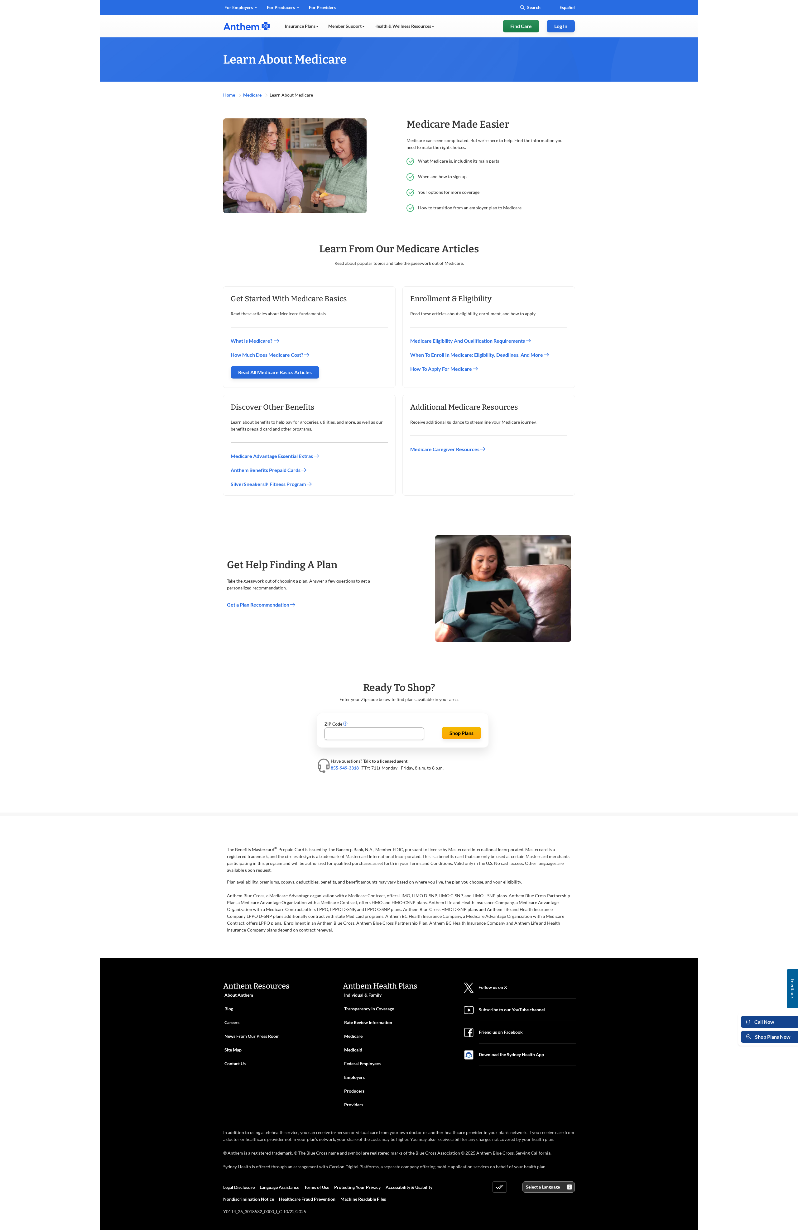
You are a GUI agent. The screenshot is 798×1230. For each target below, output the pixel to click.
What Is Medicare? (252, 341)
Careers (231, 1022)
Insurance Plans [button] (300, 26)
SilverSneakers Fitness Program (269, 484)
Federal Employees (362, 1063)
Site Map (233, 1049)
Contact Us (235, 1063)
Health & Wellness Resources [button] (403, 26)
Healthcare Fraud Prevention (307, 1199)
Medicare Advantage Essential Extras (272, 456)
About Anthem (238, 995)
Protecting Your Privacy (357, 1187)
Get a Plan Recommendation (258, 605)
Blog (228, 1008)
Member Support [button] (345, 26)
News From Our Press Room (252, 1036)
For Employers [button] (239, 7)
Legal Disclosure (239, 1187)
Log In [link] (560, 26)
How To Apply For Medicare (441, 369)
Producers (354, 1091)
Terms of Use (316, 1187)
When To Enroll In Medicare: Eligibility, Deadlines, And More (477, 355)
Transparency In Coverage (369, 1008)
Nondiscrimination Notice (248, 1199)
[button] (345, 724)
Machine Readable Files (363, 1199)
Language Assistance (279, 1187)
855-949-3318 (345, 767)
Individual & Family (363, 995)
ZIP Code (333, 724)
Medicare (252, 95)
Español (567, 7)
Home (229, 95)
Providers (353, 1104)
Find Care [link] (521, 26)
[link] (246, 26)
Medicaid (353, 1049)
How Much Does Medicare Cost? (267, 355)
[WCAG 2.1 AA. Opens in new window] (500, 1187)
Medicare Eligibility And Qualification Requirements (468, 341)
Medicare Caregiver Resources (445, 449)
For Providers (322, 9)
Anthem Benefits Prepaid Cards (266, 470)
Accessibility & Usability (409, 1187)
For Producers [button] (281, 7)
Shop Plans (461, 733)
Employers (354, 1077)
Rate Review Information (368, 1022)
